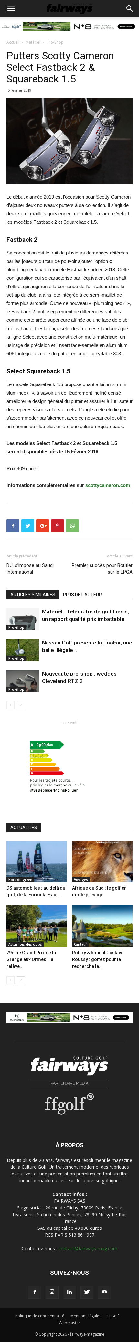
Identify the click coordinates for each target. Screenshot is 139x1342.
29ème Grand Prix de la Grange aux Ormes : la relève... (31, 959)
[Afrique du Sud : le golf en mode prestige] (102, 861)
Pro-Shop (55, 42)
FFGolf (113, 1316)
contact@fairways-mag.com (88, 1248)
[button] (130, 8)
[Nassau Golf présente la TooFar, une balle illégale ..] (22, 650)
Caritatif (80, 944)
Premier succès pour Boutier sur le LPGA (102, 568)
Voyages (81, 879)
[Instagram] (52, 1292)
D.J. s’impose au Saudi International (30, 568)
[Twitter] (86, 1292)
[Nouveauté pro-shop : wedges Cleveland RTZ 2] (22, 681)
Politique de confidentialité (39, 1316)
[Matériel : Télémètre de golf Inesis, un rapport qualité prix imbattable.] (22, 619)
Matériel (33, 42)
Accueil (12, 42)
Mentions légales (85, 1316)
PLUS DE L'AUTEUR (82, 594)
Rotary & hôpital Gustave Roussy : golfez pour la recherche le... (97, 959)
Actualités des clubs (25, 944)
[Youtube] (104, 1292)
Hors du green (20, 879)
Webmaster (69, 1323)
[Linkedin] (69, 1292)
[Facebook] (34, 1292)
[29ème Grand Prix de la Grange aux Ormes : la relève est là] (36, 926)
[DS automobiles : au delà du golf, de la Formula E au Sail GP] (36, 861)
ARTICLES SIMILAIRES (32, 594)
